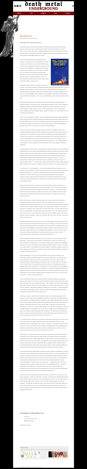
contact (67, 13)
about (19, 13)
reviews (43, 13)
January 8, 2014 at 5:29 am (30, 418)
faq (31, 13)
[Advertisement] (45, 25)
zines (55, 13)
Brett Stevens (24, 38)
